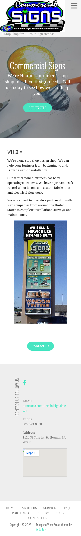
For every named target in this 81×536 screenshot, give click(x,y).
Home (10, 508)
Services (50, 508)
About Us (29, 508)
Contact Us (40, 346)
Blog (59, 513)
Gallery (42, 513)
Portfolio (20, 513)
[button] (75, 6)
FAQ (67, 508)
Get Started (37, 107)
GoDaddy (40, 529)
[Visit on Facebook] (24, 384)
